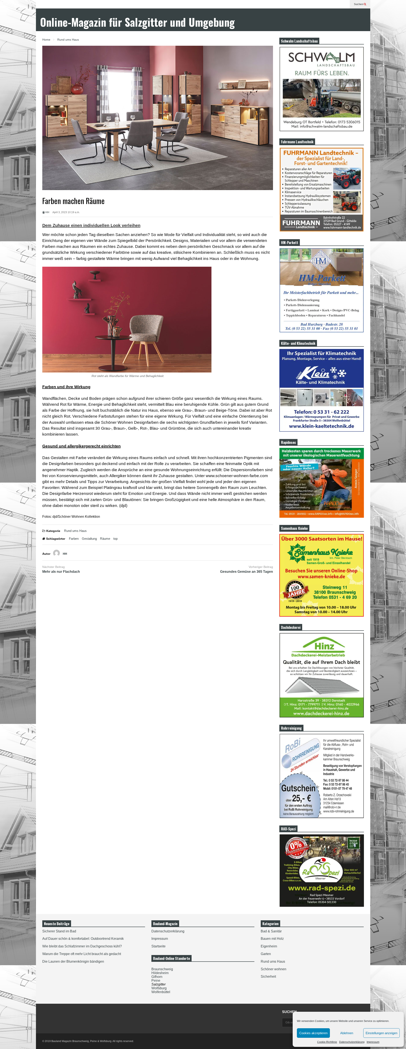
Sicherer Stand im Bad (59, 931)
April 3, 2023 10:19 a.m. (66, 212)
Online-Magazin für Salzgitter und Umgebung (137, 22)
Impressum (373, 1042)
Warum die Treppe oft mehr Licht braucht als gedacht (81, 954)
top (115, 538)
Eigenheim (269, 946)
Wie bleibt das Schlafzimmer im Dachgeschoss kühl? (82, 946)
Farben (74, 538)
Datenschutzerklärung (352, 1042)
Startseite (158, 946)
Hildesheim (160, 973)
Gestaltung (89, 538)
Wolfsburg (159, 988)
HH (47, 212)
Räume (105, 538)
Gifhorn (156, 977)
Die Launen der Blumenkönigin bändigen (73, 961)
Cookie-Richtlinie (327, 1042)
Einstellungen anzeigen (381, 1033)
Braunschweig (162, 969)
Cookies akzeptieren (313, 1033)
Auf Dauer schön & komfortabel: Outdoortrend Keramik (83, 938)
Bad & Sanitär (271, 931)
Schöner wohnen (273, 969)
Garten (266, 954)
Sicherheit (268, 976)
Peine (155, 980)
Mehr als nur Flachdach (61, 571)
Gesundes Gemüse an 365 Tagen (246, 571)
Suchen (359, 4)
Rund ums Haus (75, 531)
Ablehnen (346, 1033)
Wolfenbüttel (160, 992)
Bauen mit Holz (272, 938)
